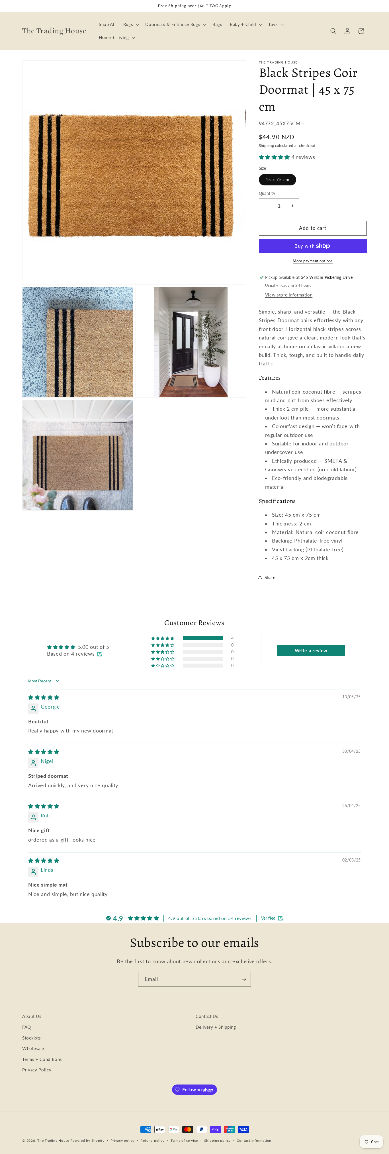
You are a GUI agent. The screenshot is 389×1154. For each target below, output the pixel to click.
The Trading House (53, 1140)
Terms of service (184, 1140)
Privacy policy (122, 1140)
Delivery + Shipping (216, 1026)
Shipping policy (217, 1140)
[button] (131, 24)
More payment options (313, 261)
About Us (31, 1016)
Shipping (266, 145)
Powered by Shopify (87, 1140)
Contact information (254, 1140)
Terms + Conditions (42, 1058)
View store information (289, 294)
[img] (43, 697)
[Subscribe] (244, 979)
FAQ (26, 1026)
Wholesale (33, 1048)
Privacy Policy (36, 1069)
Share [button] (270, 577)
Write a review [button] (311, 650)
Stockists (31, 1037)
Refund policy (152, 1140)
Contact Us (207, 1016)
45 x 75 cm (277, 179)
